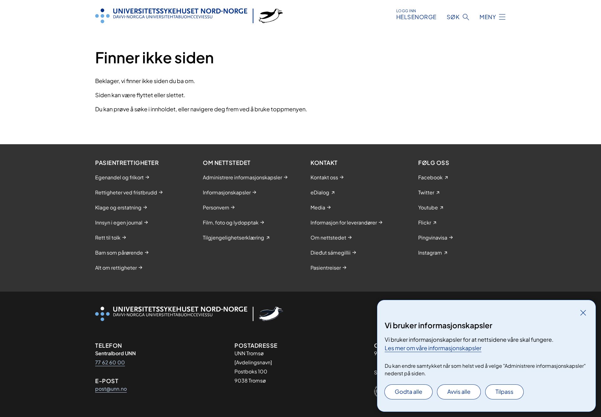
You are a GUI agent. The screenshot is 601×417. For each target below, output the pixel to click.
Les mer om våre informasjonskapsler (433, 347)
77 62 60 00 (110, 362)
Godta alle (408, 391)
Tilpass (504, 391)
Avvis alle (458, 391)
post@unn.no (111, 388)
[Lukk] (583, 313)
